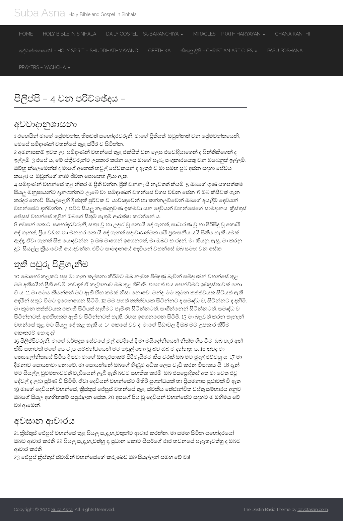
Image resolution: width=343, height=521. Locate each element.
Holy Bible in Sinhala (69, 34)
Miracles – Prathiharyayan (227, 34)
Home (26, 34)
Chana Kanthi (292, 34)
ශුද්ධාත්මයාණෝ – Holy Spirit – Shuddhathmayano (78, 50)
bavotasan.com (312, 509)
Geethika (159, 50)
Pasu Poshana (284, 50)
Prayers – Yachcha (43, 67)
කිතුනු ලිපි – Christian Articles (217, 50)
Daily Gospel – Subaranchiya (143, 34)
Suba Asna (39, 12)
